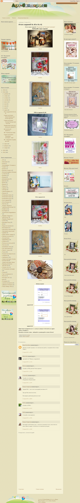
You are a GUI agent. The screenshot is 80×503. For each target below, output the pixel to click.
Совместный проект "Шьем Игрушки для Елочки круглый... (9, 117)
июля (5, 104)
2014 (4, 90)
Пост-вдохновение (6, 248)
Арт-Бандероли (47, 499)
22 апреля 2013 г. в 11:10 (27, 361)
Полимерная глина (6, 246)
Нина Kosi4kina (27, 345)
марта (5, 143)
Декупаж (4, 180)
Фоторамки (4, 281)
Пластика (4, 244)
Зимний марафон (6, 191)
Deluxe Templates (52, 500)
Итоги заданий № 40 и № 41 (30, 25)
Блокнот (4, 168)
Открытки (4, 241)
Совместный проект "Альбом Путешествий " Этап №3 (10, 122)
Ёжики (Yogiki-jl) (27, 386)
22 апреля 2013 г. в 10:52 (27, 352)
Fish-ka (40, 280)
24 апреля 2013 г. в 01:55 (27, 408)
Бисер (3, 163)
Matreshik (25, 356)
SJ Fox (40, 193)
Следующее (21, 489)
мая (5, 108)
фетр (3, 279)
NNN (24, 412)
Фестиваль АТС (6, 277)
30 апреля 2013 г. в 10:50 (27, 429)
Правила (14, 18)
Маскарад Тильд (6, 222)
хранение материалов (7, 282)
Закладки (4, 189)
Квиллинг (4, 203)
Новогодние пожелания (7, 229)
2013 (4, 92)
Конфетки (4, 208)
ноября (6, 95)
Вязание (4, 177)
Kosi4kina (40, 77)
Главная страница (6, 18)
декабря (6, 93)
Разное (4, 252)
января (6, 147)
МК (3, 224)
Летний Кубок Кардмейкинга (9, 212)
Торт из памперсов (6, 274)
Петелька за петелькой (7, 243)
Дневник (4, 184)
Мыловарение (5, 227)
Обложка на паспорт (7, 236)
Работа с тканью (6, 250)
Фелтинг (4, 275)
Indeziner (44, 502)
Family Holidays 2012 (7, 286)
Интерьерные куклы (7, 198)
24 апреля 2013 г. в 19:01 (27, 417)
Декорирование (5, 179)
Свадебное (4, 255)
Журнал (4, 186)
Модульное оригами (7, 225)
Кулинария (4, 210)
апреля (6, 110)
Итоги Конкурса (6, 202)
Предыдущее (59, 489)
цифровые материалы (7, 284)
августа (6, 102)
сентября (6, 100)
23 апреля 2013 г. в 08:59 (27, 398)
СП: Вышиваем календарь (8, 269)
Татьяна (40, 137)
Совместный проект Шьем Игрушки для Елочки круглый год (8, 264)
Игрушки (4, 193)
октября (6, 97)
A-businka (40, 108)
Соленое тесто (5, 267)
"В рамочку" (40, 27)
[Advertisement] (30, 477)
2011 (4, 152)
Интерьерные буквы (7, 195)
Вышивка (4, 175)
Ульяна (40, 167)
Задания (4, 187)
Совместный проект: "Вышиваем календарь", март (9, 136)
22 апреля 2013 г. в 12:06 (27, 371)
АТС (3, 160)
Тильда (4, 272)
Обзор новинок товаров (7, 234)
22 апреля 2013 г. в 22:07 (27, 382)
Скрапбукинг (5, 257)
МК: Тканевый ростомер (9, 132)
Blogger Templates (41, 500)
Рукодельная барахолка (23, 18)
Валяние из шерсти (6, 170)
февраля (6, 145)
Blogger (56, 499)
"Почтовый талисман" (49, 27)
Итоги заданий (5, 200)
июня (5, 106)
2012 (4, 150)
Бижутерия (4, 161)
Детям (3, 182)
